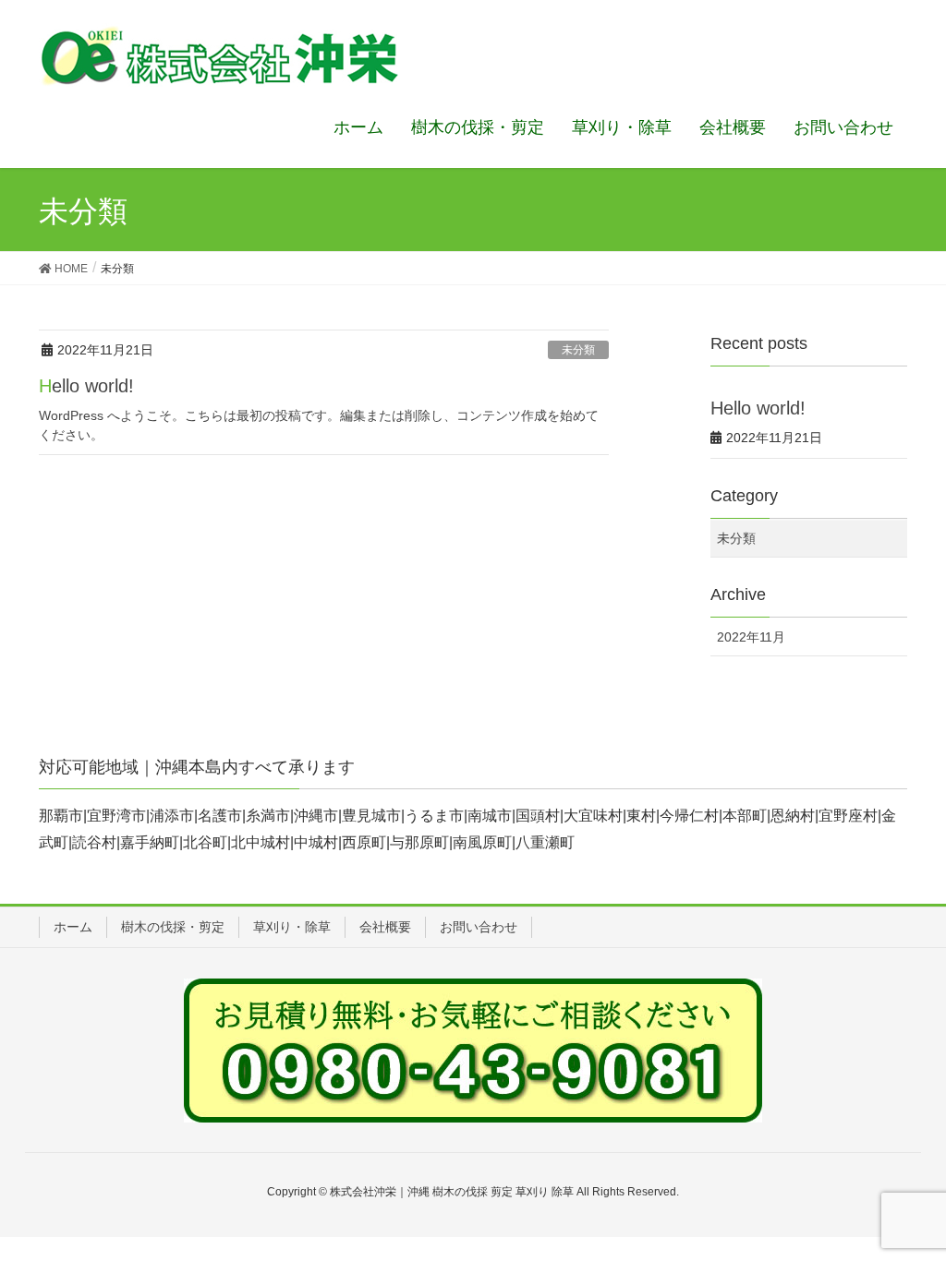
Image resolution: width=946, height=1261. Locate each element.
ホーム (73, 926)
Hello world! (86, 386)
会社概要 (385, 926)
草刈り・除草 (292, 926)
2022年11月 (751, 637)
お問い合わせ (478, 926)
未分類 (578, 349)
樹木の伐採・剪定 (172, 926)
